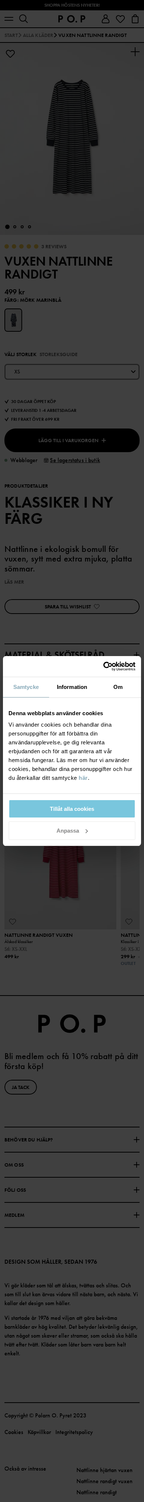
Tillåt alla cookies (72, 809)
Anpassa (67, 830)
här (83, 778)
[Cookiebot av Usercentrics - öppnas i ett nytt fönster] (104, 666)
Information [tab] (72, 687)
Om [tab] (118, 687)
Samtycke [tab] (26, 687)
